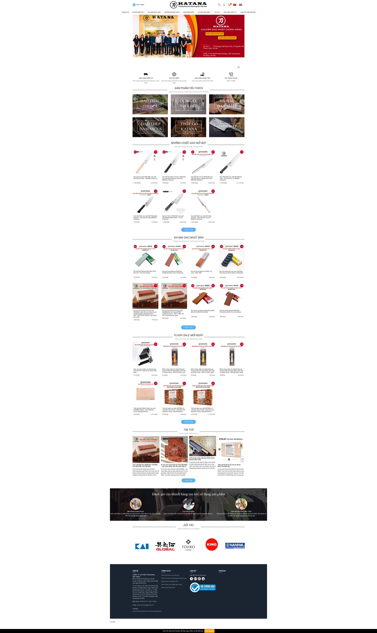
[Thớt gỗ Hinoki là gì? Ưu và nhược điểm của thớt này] (231, 449)
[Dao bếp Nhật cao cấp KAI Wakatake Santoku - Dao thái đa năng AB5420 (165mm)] (145, 201)
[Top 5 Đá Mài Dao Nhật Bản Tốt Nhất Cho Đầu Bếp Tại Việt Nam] (146, 449)
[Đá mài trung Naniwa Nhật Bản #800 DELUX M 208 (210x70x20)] (203, 296)
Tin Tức (217, 12)
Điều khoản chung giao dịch (169, 581)
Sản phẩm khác (188, 12)
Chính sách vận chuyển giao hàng (171, 584)
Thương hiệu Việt (138, 12)
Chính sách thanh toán (168, 587)
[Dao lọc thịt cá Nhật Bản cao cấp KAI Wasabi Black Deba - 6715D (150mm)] (174, 201)
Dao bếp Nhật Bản (154, 12)
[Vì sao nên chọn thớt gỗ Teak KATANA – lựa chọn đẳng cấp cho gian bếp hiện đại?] (174, 449)
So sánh (112, 622)
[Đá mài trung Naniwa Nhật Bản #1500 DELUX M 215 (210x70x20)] (232, 296)
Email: (134, 605)
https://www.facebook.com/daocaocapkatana (147, 611)
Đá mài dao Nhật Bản (171, 12)
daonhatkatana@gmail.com (145, 605)
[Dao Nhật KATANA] (188, 5)
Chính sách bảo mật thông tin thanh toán (173, 578)
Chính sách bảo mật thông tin (170, 575)
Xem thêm (188, 480)
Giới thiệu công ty (230, 12)
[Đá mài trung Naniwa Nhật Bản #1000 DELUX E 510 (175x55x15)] (174, 257)
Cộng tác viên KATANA (248, 12)
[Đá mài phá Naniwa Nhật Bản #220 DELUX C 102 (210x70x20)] (145, 256)
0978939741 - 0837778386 (148, 601)
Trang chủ (125, 12)
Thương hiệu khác (204, 12)
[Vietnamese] (235, 4)
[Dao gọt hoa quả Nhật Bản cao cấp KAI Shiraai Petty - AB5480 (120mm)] (145, 162)
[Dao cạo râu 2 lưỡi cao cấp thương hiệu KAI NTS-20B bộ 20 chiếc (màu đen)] (145, 354)
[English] (241, 4)
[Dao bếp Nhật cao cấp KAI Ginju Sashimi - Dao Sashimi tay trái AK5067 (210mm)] (203, 201)
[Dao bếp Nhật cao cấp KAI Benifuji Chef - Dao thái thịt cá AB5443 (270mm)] (232, 162)
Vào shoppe (209, 631)
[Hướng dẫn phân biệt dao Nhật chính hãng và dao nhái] (202, 446)
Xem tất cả (188, 229)
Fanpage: (135, 609)
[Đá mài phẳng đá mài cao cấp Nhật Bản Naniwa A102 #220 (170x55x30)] (232, 257)
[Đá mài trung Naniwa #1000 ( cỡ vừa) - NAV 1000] (203, 257)
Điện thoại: (136, 601)
